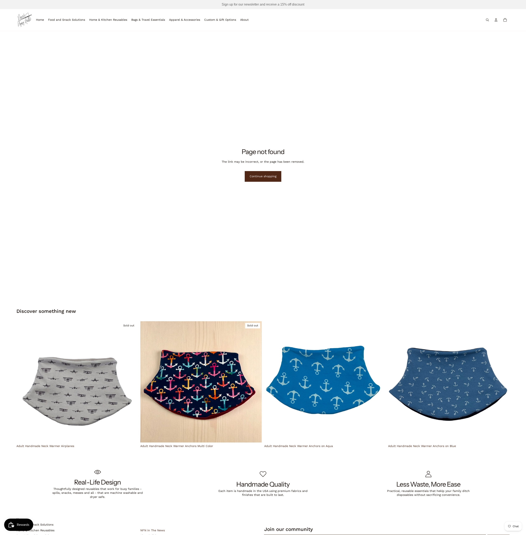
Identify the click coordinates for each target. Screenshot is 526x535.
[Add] (379, 436)
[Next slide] (132, 381)
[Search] (487, 19)
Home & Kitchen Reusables (35, 530)
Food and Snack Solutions (34, 524)
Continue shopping (263, 176)
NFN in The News (152, 530)
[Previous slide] (22, 381)
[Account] (496, 19)
